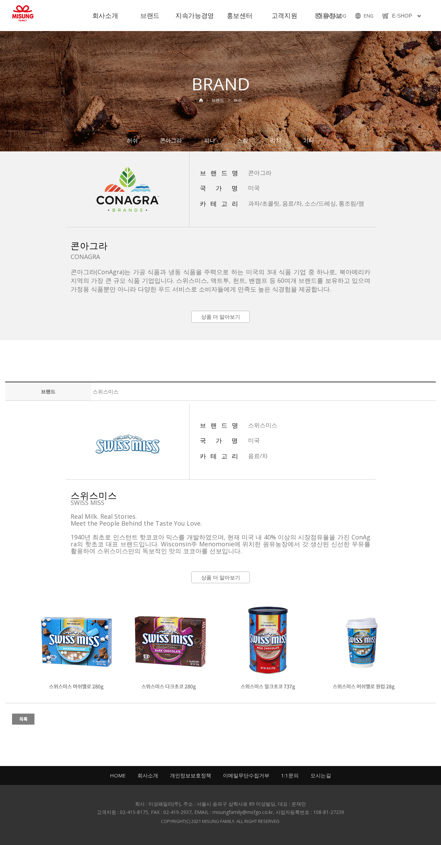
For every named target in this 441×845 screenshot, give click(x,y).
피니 (209, 140)
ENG (368, 15)
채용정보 (329, 15)
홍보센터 (239, 15)
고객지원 (284, 15)
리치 (275, 140)
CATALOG (335, 15)
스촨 (242, 140)
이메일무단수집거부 (246, 775)
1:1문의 (290, 775)
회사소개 (105, 15)
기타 (308, 140)
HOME (118, 775)
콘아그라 (171, 140)
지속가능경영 (194, 15)
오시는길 (320, 775)
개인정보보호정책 (190, 775)
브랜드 (150, 15)
